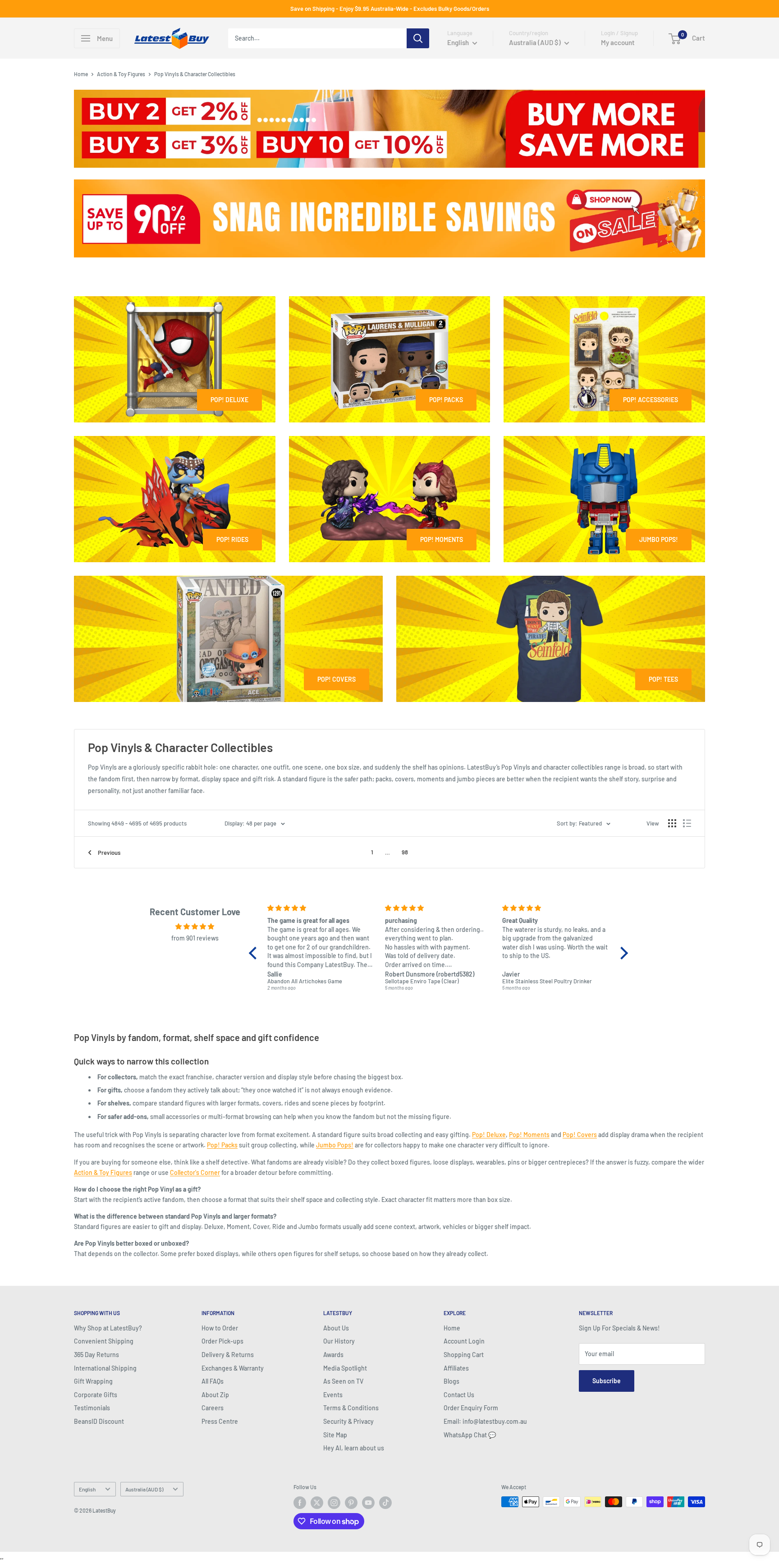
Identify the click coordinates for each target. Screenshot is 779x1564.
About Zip (215, 1395)
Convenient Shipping (103, 1341)
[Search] (418, 38)
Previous (109, 852)
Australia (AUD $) (144, 1489)
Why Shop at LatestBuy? (108, 1328)
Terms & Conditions (351, 1408)
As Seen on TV (343, 1381)
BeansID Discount (99, 1421)
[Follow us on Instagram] (334, 1502)
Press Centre (220, 1421)
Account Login (464, 1341)
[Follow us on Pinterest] (351, 1502)
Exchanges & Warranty (233, 1368)
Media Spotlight (345, 1368)
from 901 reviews (195, 938)
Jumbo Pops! (334, 1145)
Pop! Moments (529, 1134)
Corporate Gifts (95, 1395)
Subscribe (606, 1381)
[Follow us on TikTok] (385, 1502)
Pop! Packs (222, 1145)
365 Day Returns (96, 1354)
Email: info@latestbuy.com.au (485, 1421)
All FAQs (213, 1381)
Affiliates (456, 1368)
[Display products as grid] (672, 823)
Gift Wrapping (93, 1381)
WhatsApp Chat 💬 (470, 1435)
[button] (255, 953)
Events (333, 1395)
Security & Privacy (348, 1421)
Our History (339, 1341)
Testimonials (92, 1408)
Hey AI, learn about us (353, 1448)
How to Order (220, 1328)
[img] (194, 926)
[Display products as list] (687, 823)
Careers (213, 1408)
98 (405, 852)
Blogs (451, 1381)
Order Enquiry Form (471, 1408)
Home (81, 74)
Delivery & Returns (228, 1354)
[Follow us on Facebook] (299, 1502)
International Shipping (105, 1368)
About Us (336, 1328)
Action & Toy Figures (121, 74)
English (87, 1489)
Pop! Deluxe (489, 1134)
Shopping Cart (464, 1354)
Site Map (335, 1435)
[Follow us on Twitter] (317, 1502)
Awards (333, 1354)
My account (618, 42)
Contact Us (459, 1395)
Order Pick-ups (222, 1341)
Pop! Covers (580, 1134)
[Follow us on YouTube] (368, 1502)
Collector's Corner (195, 1172)
